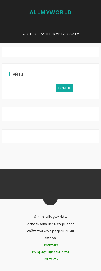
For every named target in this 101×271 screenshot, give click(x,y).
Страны (42, 33)
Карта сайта (66, 33)
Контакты (50, 259)
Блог (27, 33)
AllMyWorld (50, 12)
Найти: (17, 73)
